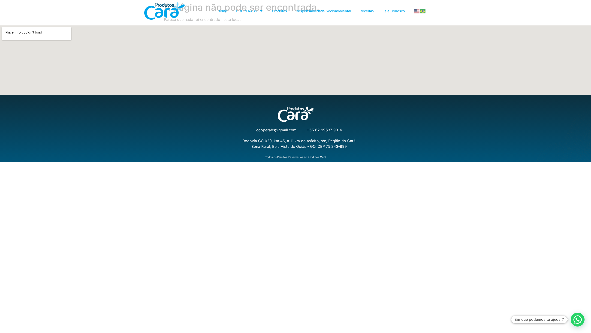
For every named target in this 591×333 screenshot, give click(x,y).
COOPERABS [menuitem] (246, 11)
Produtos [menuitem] (279, 11)
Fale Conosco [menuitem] (394, 11)
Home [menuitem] (222, 11)
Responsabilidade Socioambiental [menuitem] (323, 11)
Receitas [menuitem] (367, 11)
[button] (578, 320)
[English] (417, 11)
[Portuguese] (423, 11)
